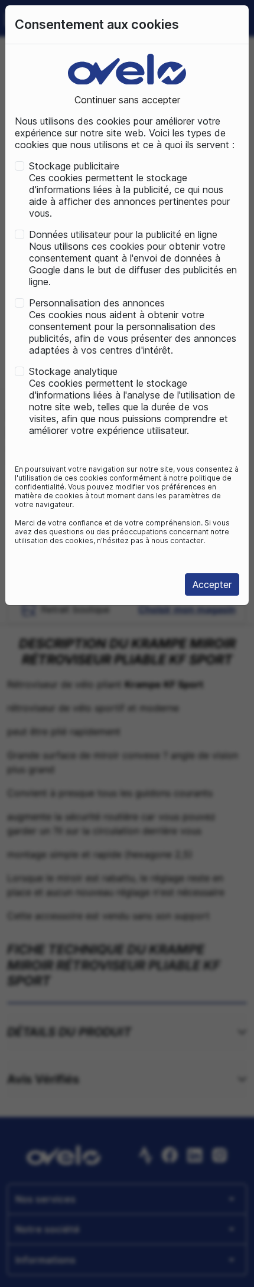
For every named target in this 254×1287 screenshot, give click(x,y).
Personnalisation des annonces (97, 303)
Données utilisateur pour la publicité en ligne (123, 234)
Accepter (212, 584)
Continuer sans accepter (127, 100)
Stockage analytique (73, 371)
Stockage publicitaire (74, 166)
